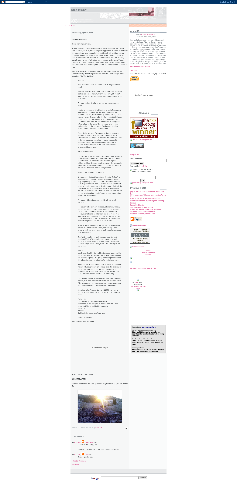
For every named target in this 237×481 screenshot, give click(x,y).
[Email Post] (126, 428)
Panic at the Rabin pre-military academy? (146, 199)
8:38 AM (98, 428)
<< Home (75, 465)
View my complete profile (140, 67)
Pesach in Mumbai (137, 205)
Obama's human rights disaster (142, 214)
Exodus (133, 203)
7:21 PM (77, 455)
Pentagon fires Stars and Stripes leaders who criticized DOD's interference (148, 350)
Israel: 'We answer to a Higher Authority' (146, 209)
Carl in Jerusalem (148, 35)
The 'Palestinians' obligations (141, 207)
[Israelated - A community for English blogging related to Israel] (137, 247)
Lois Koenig (89, 442)
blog (136, 282)
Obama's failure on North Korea (142, 212)
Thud (86, 455)
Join (147, 254)
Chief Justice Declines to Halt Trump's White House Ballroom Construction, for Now (147, 342)
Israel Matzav (79, 9)
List (149, 250)
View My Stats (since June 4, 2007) (143, 268)
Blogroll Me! (134, 155)
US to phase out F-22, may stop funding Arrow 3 (148, 195)
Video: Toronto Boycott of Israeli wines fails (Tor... (147, 192)
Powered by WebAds (70, 26)
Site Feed (133, 70)
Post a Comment (79, 461)
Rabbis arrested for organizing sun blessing (147, 201)
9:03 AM (77, 442)
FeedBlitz (143, 166)
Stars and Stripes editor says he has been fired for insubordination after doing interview (148, 334)
